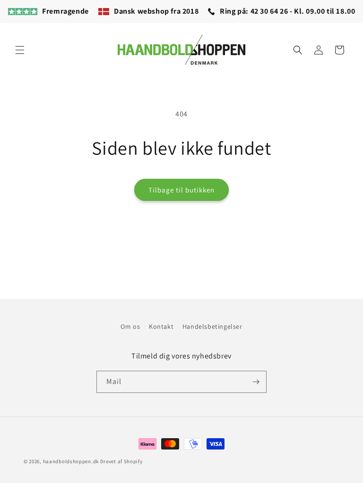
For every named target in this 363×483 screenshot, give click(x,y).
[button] (19, 50)
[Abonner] (255, 382)
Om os (130, 326)
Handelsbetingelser (212, 326)
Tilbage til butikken (181, 189)
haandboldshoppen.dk (71, 461)
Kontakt (161, 326)
